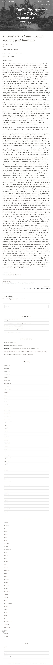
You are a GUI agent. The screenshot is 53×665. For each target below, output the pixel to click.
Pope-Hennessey (8, 603)
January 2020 (7, 374)
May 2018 (6, 401)
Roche (5, 615)
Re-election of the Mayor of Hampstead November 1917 (18, 282)
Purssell (6, 606)
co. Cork (6, 546)
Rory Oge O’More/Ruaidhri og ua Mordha (13, 332)
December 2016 (7, 449)
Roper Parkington (8, 621)
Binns (5, 537)
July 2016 (6, 464)
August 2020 (7, 371)
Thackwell (6, 624)
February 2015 (7, 497)
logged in (11, 299)
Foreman (6, 561)
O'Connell (6, 597)
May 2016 (6, 470)
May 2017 (6, 434)
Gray (5, 564)
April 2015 (6, 491)
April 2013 (6, 512)
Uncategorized (10, 273)
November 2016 (7, 452)
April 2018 (6, 404)
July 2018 (6, 395)
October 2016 (7, 455)
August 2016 (6, 461)
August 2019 (6, 377)
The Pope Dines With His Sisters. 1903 (12, 320)
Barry (5, 528)
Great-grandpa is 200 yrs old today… (40, 351)
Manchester (7, 591)
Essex (5, 558)
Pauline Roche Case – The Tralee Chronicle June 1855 (35, 287)
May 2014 (6, 503)
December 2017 (7, 413)
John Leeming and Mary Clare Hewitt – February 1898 (21, 354)
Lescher (6, 582)
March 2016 (6, 476)
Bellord (5, 531)
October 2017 (7, 419)
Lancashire (6, 579)
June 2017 (6, 431)
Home (48, 1)
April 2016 (6, 473)
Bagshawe (6, 525)
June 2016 (6, 467)
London (6, 588)
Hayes (5, 573)
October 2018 (7, 386)
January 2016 (7, 479)
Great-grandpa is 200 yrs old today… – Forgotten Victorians (17, 351)
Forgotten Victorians (8, 1)
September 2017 (7, 422)
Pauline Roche (18, 274)
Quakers (6, 609)
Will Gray (6, 354)
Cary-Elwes (6, 543)
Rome (5, 618)
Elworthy (6, 555)
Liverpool (6, 585)
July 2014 (6, 500)
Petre (5, 600)
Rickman (6, 612)
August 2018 (6, 392)
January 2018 (7, 410)
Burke (5, 540)
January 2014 (7, 509)
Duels (5, 552)
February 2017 (7, 443)
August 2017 (6, 425)
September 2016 (7, 458)
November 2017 (7, 416)
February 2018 (7, 407)
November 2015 (7, 482)
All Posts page (45, 4)
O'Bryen (6, 594)
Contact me (40, 1)
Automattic (42, 662)
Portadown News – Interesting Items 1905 (13, 329)
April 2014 (6, 506)
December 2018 (7, 383)
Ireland (5, 576)
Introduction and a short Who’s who (38, 6)
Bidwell (5, 534)
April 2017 (6, 437)
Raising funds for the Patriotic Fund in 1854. (13, 326)
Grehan (6, 567)
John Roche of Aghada (12, 342)
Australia (6, 522)
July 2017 (6, 428)
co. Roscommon (7, 549)
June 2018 (6, 398)
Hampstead (6, 570)
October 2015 (7, 485)
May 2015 (6, 488)
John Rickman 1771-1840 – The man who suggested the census (17, 323)
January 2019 (7, 380)
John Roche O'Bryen (10, 274)
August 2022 (7, 365)
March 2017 (6, 440)
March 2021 (6, 368)
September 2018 (7, 389)
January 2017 (7, 446)
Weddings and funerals (44, 9)
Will (4, 46)
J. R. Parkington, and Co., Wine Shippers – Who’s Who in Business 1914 (24, 348)
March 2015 (6, 494)
